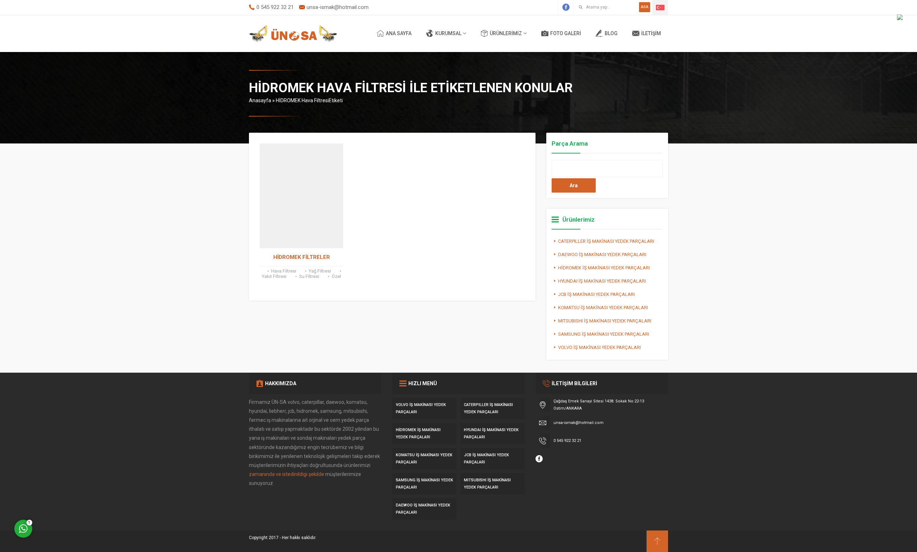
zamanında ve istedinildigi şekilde (286, 474)
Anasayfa (260, 100)
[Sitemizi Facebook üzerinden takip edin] (566, 7)
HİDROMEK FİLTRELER (301, 257)
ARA (644, 7)
